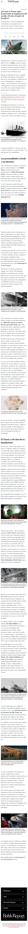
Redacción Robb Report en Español (15, 33)
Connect (5, 908)
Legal (4, 896)
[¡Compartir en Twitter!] (9, 36)
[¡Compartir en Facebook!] (5, 36)
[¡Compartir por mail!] (22, 36)
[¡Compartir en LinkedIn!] (14, 36)
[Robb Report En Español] (13, 1)
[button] (2, 2)
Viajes (3, 8)
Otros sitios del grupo (9, 902)
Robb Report (7, 891)
